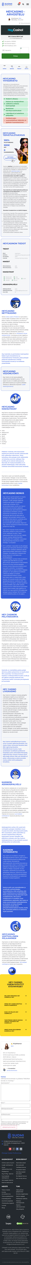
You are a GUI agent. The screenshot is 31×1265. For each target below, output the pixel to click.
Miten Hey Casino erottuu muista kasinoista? (13, 1004)
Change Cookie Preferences (11, 1153)
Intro (4, 68)
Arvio (26, 68)
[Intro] (4, 66)
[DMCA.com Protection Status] (22, 1223)
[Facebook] (17, 1149)
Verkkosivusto (5, 1114)
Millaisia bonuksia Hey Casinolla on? (12, 996)
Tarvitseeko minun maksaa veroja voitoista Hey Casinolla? (13, 1021)
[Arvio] (26, 66)
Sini (20, 18)
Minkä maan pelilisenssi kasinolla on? (12, 1030)
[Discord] (21, 1149)
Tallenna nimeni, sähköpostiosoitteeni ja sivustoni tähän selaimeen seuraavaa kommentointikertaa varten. (14, 1123)
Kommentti (5, 1083)
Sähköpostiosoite (7, 1108)
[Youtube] (10, 1149)
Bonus (12, 68)
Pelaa (15, 56)
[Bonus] (12, 66)
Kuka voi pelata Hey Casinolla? (11, 1012)
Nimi (3, 1102)
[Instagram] (13, 1149)
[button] (23, 4)
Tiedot (19, 68)
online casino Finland (12, 317)
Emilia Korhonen (12, 1070)
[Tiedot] (19, 66)
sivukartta (25, 1262)
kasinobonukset (15, 171)
